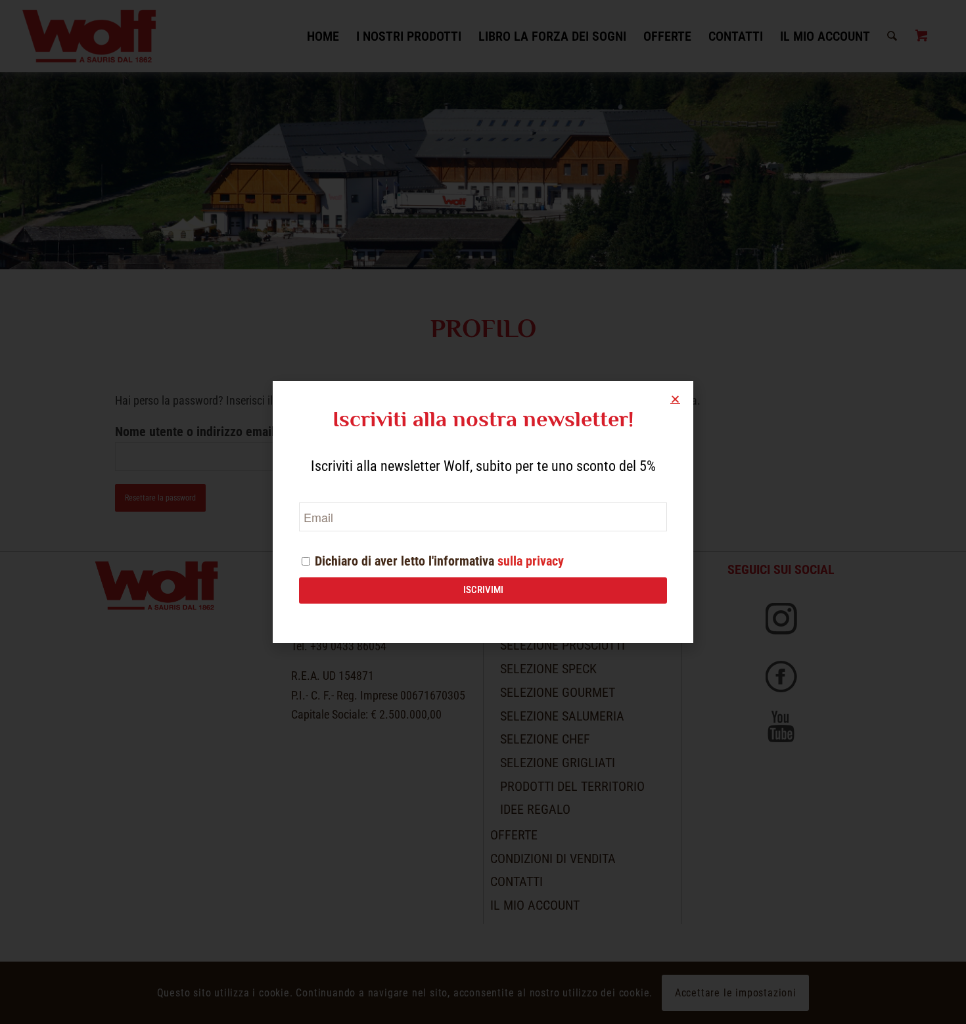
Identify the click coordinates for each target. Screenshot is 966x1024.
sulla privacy (530, 561)
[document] (483, 512)
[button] (675, 399)
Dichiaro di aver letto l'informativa (439, 561)
